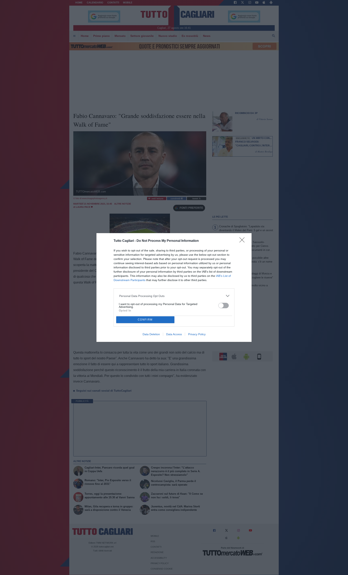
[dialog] (174, 287)
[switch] (223, 305)
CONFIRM (145, 319)
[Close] (243, 241)
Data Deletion (151, 334)
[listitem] (174, 296)
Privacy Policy (197, 334)
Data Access (174, 334)
